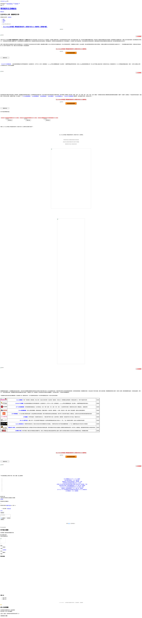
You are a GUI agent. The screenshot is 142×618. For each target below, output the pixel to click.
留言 (10, 505)
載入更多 (2, 512)
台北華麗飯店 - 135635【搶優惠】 (72, 490)
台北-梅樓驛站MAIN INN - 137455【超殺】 (72, 478)
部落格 (4, 20)
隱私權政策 (77, 602)
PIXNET (62, 602)
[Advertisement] (71, 83)
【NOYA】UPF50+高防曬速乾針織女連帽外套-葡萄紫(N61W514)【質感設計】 (72, 489)
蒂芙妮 (1, 499)
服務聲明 (81, 602)
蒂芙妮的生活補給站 (8, 9)
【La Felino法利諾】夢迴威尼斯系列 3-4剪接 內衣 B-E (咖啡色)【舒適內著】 (25, 26)
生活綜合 (9, 17)
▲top (1, 510)
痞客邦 (7, 505)
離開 (6, 615)
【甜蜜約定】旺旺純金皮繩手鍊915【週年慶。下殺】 (72, 481)
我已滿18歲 (3, 615)
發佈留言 (2, 519)
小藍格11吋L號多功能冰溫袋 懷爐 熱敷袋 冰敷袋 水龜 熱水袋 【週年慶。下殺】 (72, 484)
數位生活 (9, 508)
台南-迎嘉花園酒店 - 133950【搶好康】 (72, 480)
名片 (3, 22)
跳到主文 (2, 11)
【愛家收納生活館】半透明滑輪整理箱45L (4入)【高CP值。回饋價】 (72, 485)
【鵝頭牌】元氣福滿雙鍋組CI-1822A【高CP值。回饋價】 (72, 488)
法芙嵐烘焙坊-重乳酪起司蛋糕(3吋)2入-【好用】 (72, 482)
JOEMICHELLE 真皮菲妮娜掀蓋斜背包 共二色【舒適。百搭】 (72, 486)
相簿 (3, 19)
